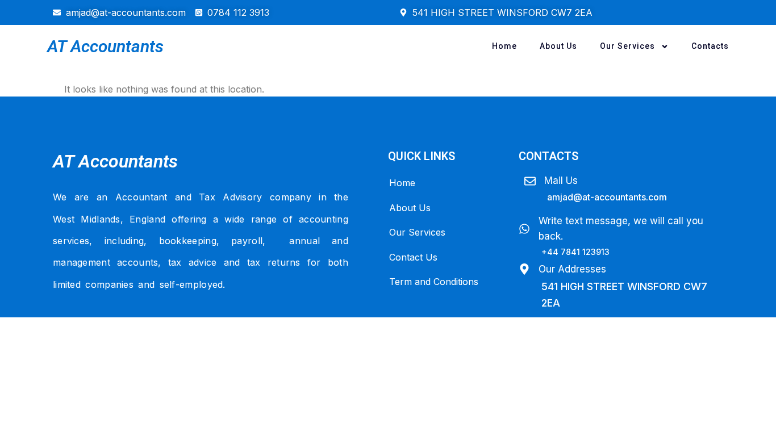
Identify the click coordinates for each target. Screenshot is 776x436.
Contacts (710, 46)
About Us (558, 46)
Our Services (627, 46)
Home (504, 46)
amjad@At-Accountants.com (607, 197)
